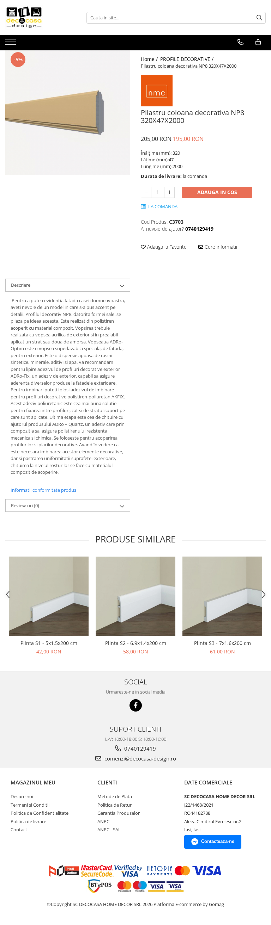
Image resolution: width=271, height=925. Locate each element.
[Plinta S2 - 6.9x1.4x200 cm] (135, 596)
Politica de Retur (114, 805)
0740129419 (139, 748)
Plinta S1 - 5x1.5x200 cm (48, 643)
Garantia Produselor (118, 813)
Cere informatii (220, 246)
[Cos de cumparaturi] (258, 42)
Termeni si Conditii (30, 805)
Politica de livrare (28, 821)
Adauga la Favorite (166, 246)
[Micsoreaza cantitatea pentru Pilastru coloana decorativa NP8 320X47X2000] (146, 192)
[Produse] (11, 44)
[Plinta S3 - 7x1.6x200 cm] (222, 596)
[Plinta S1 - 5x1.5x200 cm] (49, 596)
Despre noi (22, 796)
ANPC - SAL (109, 829)
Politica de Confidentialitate (39, 813)
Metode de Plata (114, 796)
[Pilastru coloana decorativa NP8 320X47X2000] (67, 112)
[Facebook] (136, 705)
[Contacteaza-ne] (240, 42)
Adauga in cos (217, 192)
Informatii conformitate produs (43, 490)
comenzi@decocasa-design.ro (139, 758)
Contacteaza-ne (217, 841)
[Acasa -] (40, 17)
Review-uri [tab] (25, 505)
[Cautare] (259, 18)
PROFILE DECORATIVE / (187, 59)
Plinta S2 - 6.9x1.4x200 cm (135, 643)
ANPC (103, 821)
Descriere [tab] (20, 285)
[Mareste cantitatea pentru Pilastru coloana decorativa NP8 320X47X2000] (169, 192)
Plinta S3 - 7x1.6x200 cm (222, 643)
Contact (19, 829)
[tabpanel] (67, 112)
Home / (150, 59)
